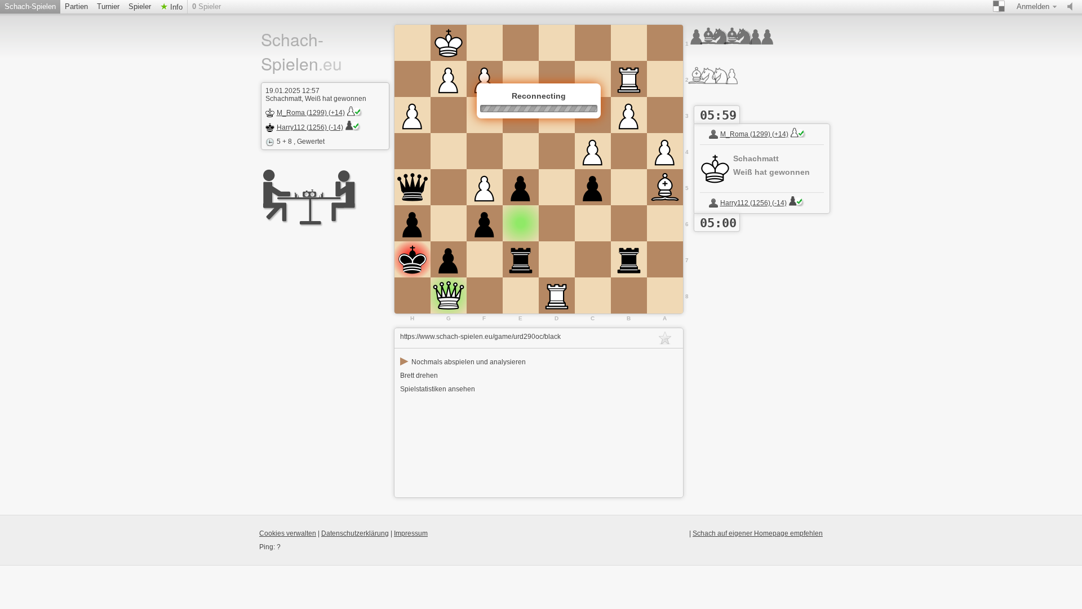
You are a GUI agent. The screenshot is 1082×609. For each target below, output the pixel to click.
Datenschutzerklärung (355, 533)
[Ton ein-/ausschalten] (1072, 7)
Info (175, 7)
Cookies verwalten (287, 533)
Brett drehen (419, 375)
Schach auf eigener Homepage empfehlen (758, 533)
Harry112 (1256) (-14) (310, 127)
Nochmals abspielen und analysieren (463, 362)
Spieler (139, 6)
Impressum (411, 533)
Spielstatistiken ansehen (437, 389)
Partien (76, 6)
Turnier (108, 6)
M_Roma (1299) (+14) (311, 113)
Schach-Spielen (30, 6)
